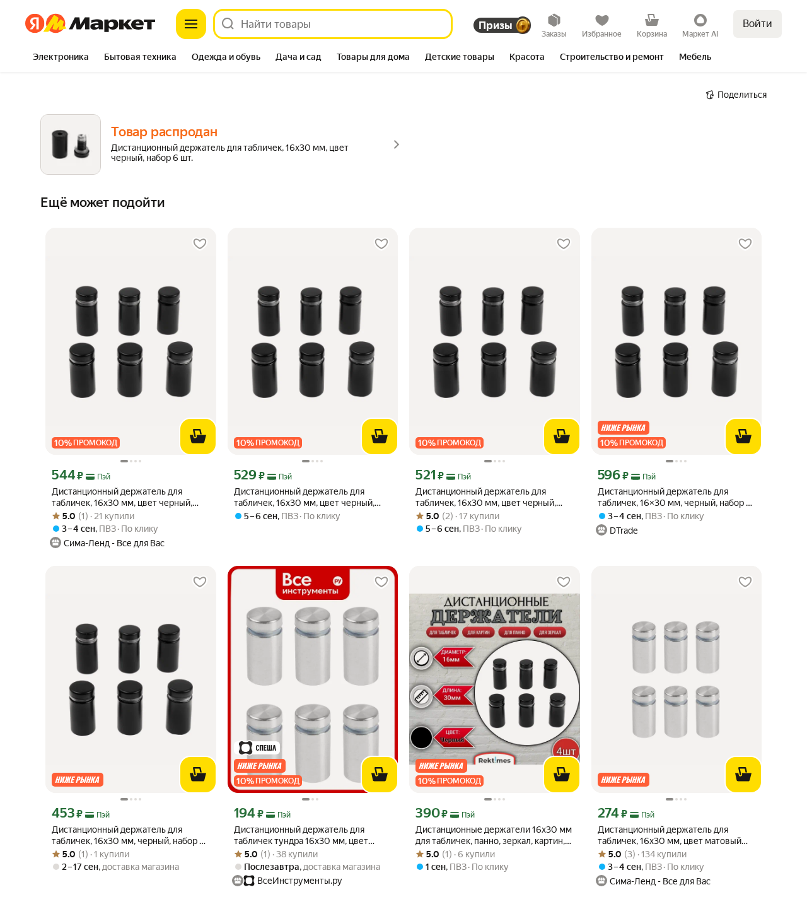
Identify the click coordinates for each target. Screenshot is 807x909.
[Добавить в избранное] (200, 244)
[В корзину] (198, 436)
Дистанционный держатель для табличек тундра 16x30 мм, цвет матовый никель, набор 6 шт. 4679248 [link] (312, 835)
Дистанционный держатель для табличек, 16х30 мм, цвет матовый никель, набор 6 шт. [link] (669, 835)
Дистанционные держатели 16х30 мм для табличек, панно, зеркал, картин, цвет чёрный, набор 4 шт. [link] (493, 835)
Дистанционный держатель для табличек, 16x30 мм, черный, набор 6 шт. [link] (128, 835)
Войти (757, 24)
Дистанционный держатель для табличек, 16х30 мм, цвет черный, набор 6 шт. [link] (122, 497)
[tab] (60, 58)
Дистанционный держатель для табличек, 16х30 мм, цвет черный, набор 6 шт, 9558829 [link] (304, 497)
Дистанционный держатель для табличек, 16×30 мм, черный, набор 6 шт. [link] (675, 497)
